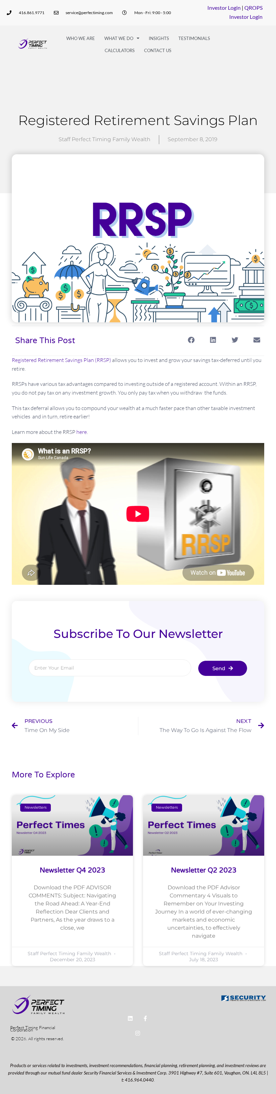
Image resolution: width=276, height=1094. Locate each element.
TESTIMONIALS (194, 38)
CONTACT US (157, 50)
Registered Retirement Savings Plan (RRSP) (61, 360)
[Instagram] (137, 1033)
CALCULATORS (120, 50)
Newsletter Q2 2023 (204, 870)
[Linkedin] (130, 1018)
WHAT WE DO (118, 38)
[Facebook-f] (145, 1018)
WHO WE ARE (80, 38)
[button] (191, 340)
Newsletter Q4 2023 (72, 870)
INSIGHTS (159, 38)
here (81, 432)
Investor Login (224, 7)
